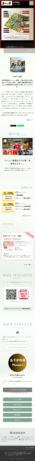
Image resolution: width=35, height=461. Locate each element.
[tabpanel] (17, 156)
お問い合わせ (17, 404)
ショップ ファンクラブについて (17, 347)
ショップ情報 (17, 399)
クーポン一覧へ (27, 264)
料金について (30, 120)
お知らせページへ (26, 215)
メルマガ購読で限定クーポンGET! (17, 301)
